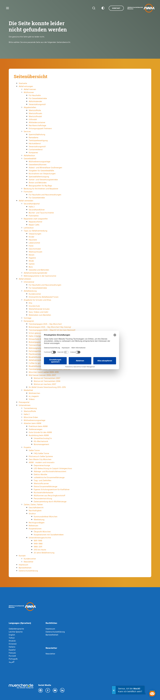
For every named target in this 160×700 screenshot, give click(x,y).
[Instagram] (40, 690)
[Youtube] (55, 690)
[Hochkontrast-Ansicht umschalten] (102, 8)
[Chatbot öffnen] (152, 693)
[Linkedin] (62, 690)
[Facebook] (48, 690)
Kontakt (116, 8)
